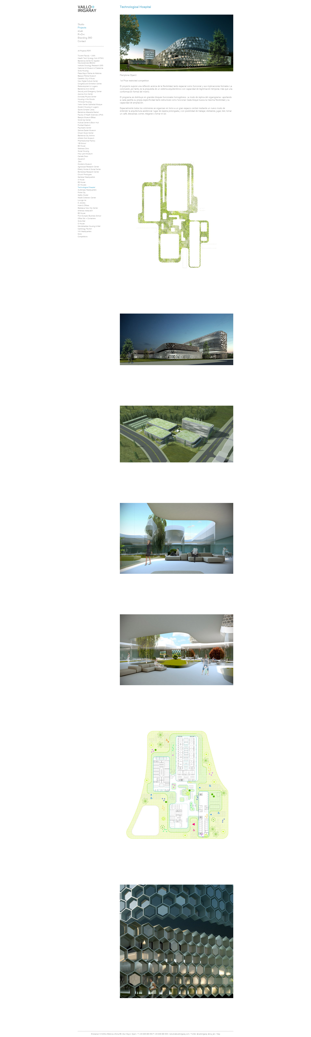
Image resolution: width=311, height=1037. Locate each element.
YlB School (82, 143)
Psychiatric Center (84, 128)
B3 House (81, 182)
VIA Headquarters (84, 231)
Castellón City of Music (86, 78)
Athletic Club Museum (86, 138)
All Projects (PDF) (84, 51)
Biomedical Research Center (88, 172)
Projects (82, 27)
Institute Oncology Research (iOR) (90, 66)
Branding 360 (85, 37)
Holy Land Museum (85, 154)
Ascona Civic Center (85, 94)
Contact (82, 41)
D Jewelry (81, 203)
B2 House (81, 213)
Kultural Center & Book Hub (88, 123)
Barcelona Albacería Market (88, 112)
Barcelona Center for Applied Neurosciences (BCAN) (88, 62)
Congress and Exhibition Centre (90, 84)
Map (218, 1034)
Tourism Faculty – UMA (86, 56)
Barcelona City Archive (86, 136)
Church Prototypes (85, 174)
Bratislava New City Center (88, 208)
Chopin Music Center (85, 133)
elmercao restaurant (85, 211)
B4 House (81, 146)
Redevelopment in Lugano (88, 86)
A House (81, 180)
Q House (81, 224)
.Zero (79, 162)
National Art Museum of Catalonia (90, 68)
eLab (80, 31)
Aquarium (81, 159)
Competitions (82, 237)
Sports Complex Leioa (86, 110)
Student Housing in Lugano (88, 107)
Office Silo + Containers (87, 218)
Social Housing (83, 151)
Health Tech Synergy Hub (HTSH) (91, 58)
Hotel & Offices (83, 205)
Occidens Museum (85, 164)
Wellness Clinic (83, 149)
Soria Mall (81, 221)
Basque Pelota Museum (87, 76)
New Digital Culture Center (88, 81)
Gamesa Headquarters (86, 177)
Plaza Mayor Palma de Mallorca (89, 73)
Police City (82, 192)
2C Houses (82, 185)
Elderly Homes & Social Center (89, 169)
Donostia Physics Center (87, 97)
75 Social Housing (85, 102)
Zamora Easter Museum (87, 130)
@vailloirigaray (202, 1034)
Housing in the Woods (86, 99)
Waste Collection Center (87, 198)
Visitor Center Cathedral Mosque (90, 104)
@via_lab (211, 1034)
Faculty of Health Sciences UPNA (90, 115)
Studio (81, 24)
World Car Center (84, 120)
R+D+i (81, 34)
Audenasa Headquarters (87, 190)
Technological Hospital (86, 187)
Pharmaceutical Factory (86, 141)
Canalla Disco (83, 156)
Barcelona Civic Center (86, 89)
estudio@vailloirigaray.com (179, 1034)
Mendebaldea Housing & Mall (89, 226)
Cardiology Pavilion (85, 229)
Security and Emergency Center (90, 91)
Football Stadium (84, 125)
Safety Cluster (83, 195)
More (80, 234)
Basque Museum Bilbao (87, 117)
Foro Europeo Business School (89, 216)
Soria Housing (83, 71)
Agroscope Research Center (88, 167)
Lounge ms (82, 200)
